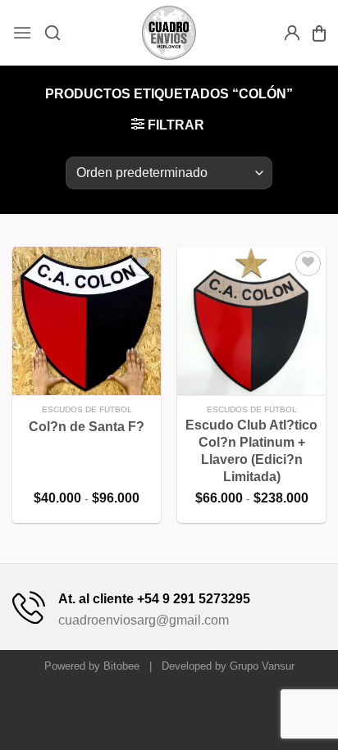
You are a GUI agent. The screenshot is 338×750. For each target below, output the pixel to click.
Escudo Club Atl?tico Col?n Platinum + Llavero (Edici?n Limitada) (251, 450)
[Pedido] (319, 33)
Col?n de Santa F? (86, 427)
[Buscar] (52, 33)
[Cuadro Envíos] (169, 33)
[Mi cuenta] (292, 33)
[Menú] (22, 32)
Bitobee (121, 666)
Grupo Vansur (262, 666)
